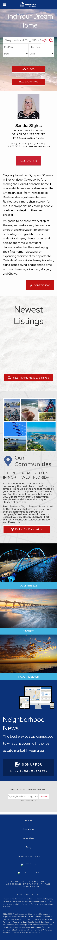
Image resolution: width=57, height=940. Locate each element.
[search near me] (44, 40)
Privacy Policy (38, 881)
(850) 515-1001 (36, 143)
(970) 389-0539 (19, 143)
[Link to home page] (28, 4)
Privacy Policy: (8, 899)
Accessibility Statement (24, 884)
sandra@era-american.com (36, 146)
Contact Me (28, 160)
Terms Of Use (15, 881)
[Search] (50, 40)
